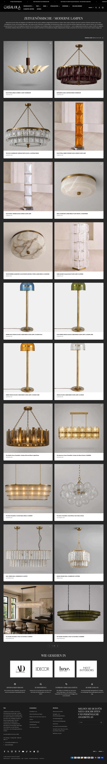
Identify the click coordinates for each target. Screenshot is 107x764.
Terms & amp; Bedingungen (59, 721)
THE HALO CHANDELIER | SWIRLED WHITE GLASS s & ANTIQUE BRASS (22, 153)
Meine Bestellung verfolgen (36, 714)
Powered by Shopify (15, 756)
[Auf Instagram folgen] (12, 751)
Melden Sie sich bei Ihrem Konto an (38, 717)
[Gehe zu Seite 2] (57, 646)
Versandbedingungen (58, 718)
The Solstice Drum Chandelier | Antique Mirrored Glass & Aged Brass (22, 455)
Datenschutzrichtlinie (58, 711)
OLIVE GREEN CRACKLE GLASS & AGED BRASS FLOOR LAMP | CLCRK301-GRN (75, 334)
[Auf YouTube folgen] (23, 751)
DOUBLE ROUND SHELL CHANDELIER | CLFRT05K (68, 576)
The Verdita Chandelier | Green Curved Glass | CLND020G (70, 636)
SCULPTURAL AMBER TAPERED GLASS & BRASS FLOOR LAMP (71, 153)
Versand (26, 758)
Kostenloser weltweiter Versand (85, 1)
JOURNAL (39, 9)
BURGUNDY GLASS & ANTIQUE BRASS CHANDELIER (69, 93)
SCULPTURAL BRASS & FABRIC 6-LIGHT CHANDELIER (18, 93)
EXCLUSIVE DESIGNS (77, 6)
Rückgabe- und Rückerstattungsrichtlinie (59, 715)
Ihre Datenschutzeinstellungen (60, 726)
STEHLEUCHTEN (54, 6)
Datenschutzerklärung (15, 758)
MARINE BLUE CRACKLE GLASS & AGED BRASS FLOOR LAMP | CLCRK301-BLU (24, 334)
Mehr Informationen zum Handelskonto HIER (18, 1)
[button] (50, 43)
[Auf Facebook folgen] (4, 751)
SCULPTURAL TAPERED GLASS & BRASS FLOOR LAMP (18, 213)
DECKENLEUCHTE (28, 6)
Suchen (31, 719)
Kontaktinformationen (33, 758)
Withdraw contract (57, 733)
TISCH (37, 6)
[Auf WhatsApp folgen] (38, 751)
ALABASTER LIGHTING (29, 9)
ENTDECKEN (65, 6)
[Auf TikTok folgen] (27, 751)
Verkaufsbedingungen (35, 722)
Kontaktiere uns (33, 711)
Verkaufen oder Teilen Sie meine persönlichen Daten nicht (60, 730)
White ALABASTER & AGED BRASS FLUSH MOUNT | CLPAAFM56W (72, 213)
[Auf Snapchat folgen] (34, 751)
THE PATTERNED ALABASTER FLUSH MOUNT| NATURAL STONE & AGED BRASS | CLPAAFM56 (27, 274)
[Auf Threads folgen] (16, 751)
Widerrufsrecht (6, 758)
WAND (44, 6)
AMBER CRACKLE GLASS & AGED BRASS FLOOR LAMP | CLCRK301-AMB (22, 395)
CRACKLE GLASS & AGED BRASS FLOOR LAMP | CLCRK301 (70, 395)
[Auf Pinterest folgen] (19, 751)
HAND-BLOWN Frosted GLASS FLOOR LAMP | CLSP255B (70, 274)
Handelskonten (33, 724)
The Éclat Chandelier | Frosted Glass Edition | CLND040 (19, 516)
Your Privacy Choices (34, 727)
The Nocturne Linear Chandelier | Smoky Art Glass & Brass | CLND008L (74, 455)
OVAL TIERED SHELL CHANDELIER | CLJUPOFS (16, 576)
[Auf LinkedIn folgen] (30, 751)
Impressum (55, 724)
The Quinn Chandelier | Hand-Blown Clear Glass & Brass (70, 516)
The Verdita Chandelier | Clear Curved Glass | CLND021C (19, 636)
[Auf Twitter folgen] (8, 751)
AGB (22, 758)
